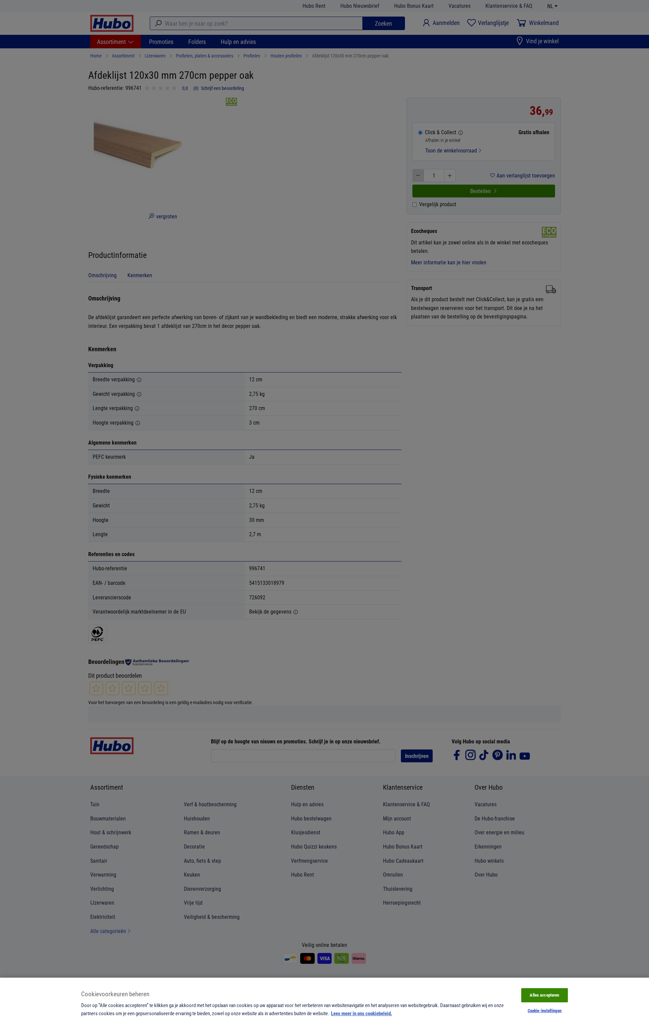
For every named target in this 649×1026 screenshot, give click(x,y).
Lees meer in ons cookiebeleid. (361, 1013)
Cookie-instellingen (544, 1010)
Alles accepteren (544, 995)
